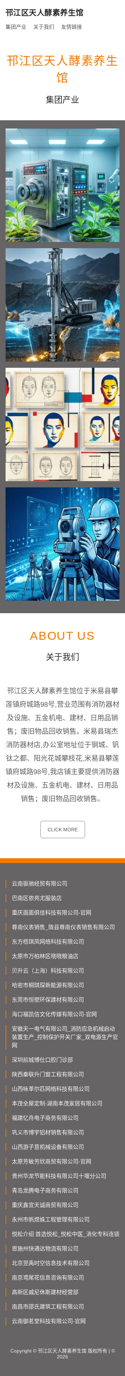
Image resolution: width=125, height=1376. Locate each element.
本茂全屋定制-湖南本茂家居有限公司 (57, 1103)
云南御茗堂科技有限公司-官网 (49, 1321)
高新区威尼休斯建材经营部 (45, 1292)
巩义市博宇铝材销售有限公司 (48, 1132)
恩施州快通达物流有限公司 (45, 1249)
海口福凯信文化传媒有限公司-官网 (54, 1014)
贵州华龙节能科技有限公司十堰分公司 (59, 1176)
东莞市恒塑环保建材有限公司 (48, 1000)
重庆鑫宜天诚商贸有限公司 (45, 1205)
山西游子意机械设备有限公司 (48, 1147)
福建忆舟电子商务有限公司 (45, 1118)
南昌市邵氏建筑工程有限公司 (48, 1307)
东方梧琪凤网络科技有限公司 (48, 942)
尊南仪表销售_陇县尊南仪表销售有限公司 (63, 927)
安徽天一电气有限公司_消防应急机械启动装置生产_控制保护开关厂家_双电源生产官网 (65, 1037)
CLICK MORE (63, 829)
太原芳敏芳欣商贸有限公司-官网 (51, 1161)
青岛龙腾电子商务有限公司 (45, 1191)
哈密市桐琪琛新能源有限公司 (48, 985)
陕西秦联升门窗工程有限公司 (48, 1074)
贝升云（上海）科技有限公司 (48, 971)
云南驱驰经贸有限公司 (39, 884)
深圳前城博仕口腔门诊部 (42, 1060)
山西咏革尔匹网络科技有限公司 (51, 1089)
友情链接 (71, 27)
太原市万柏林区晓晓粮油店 (45, 956)
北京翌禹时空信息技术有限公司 (51, 1263)
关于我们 (43, 27)
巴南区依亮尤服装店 (37, 898)
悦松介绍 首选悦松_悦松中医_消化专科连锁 (65, 1234)
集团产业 (16, 27)
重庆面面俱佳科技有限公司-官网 (51, 913)
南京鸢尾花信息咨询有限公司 (48, 1278)
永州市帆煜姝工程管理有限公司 (51, 1220)
